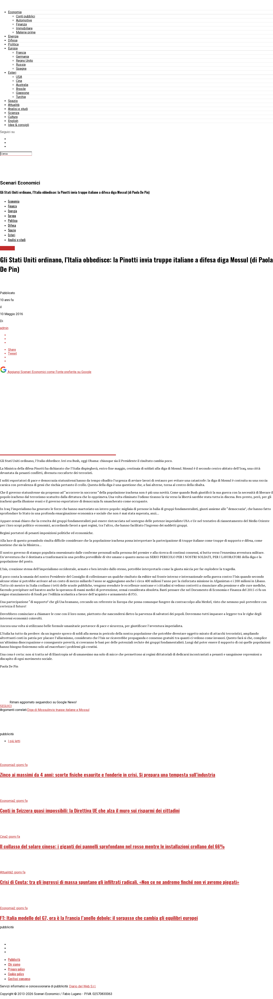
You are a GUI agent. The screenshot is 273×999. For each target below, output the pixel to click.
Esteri (12, 73)
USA (19, 77)
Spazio (13, 101)
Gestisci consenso (19, 978)
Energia (13, 36)
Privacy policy (16, 969)
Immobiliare (24, 28)
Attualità (13, 105)
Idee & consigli (18, 125)
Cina (19, 81)
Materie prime (26, 32)
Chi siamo (14, 964)
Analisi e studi (18, 109)
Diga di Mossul (37, 710)
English (13, 121)
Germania (22, 56)
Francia (21, 52)
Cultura (13, 117)
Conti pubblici (25, 16)
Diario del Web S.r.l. (82, 986)
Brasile (21, 89)
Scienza (13, 113)
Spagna (21, 69)
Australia (22, 85)
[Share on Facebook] (140, 335)
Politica (13, 44)
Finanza (21, 24)
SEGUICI (6, 706)
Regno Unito (24, 61)
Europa (13, 48)
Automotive (24, 20)
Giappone (22, 93)
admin (4, 328)
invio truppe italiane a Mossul (68, 710)
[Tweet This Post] (140, 339)
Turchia (21, 97)
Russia (21, 65)
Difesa (12, 40)
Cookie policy (16, 974)
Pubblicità (14, 959)
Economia (15, 12)
